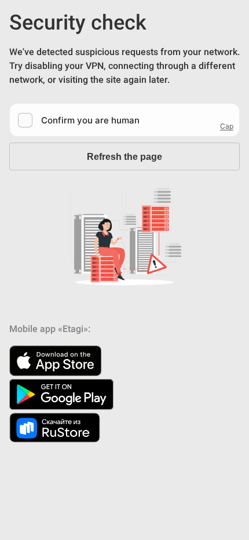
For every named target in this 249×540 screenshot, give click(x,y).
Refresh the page (124, 157)
